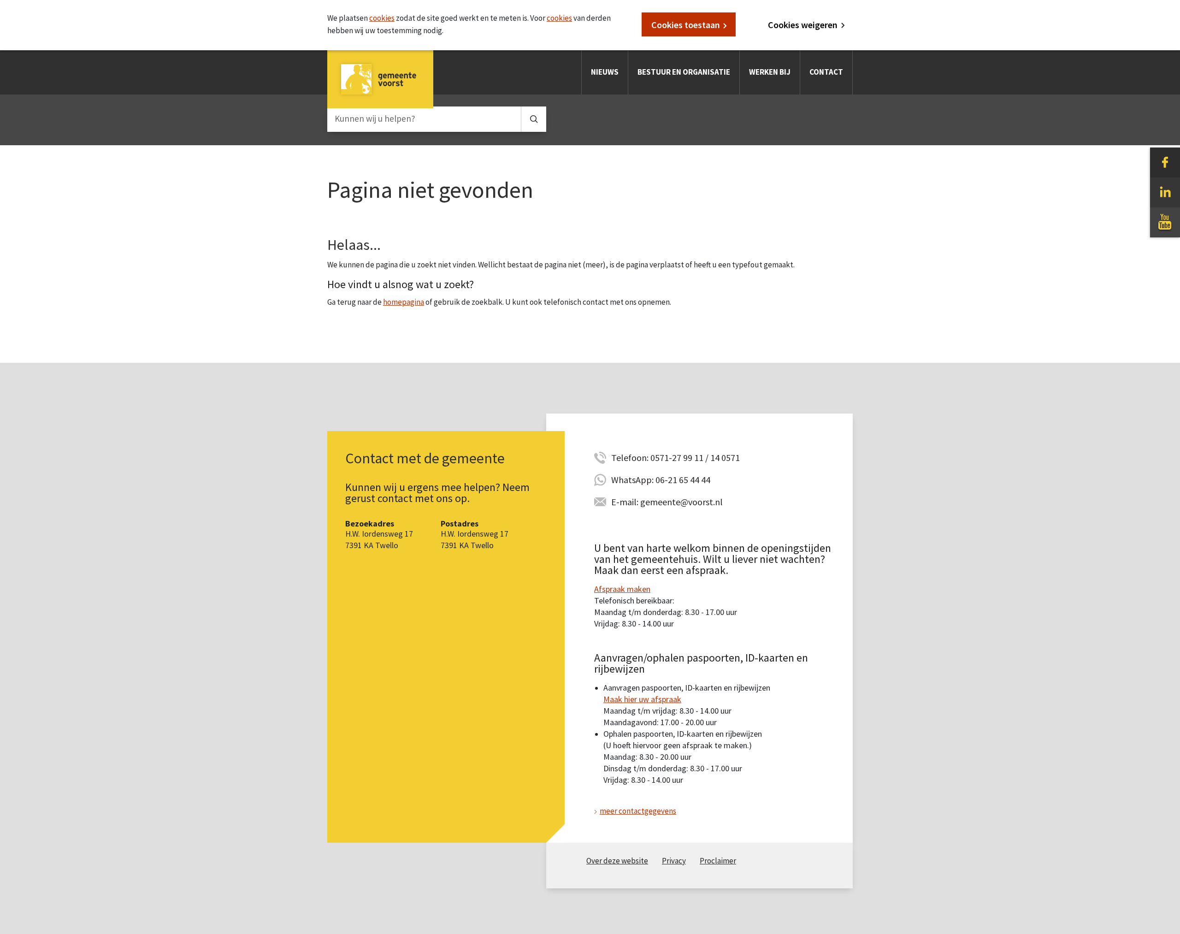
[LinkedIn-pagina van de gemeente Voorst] (1165, 192)
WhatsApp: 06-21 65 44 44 (660, 479)
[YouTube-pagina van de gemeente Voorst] (1165, 222)
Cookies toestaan (685, 24)
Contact (826, 72)
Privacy (674, 861)
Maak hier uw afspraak (642, 699)
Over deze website (617, 861)
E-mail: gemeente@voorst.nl (667, 502)
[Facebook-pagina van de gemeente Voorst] (1165, 162)
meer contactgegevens (638, 811)
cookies (382, 18)
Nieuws (605, 72)
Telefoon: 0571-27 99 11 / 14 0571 (675, 457)
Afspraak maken (622, 589)
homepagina (403, 302)
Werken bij (770, 72)
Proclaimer (718, 861)
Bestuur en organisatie (683, 72)
